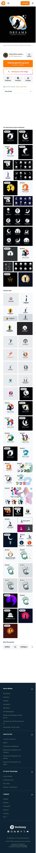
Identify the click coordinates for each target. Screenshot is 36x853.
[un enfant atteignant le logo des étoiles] (10, 364)
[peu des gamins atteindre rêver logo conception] (24, 399)
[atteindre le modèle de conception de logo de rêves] (10, 774)
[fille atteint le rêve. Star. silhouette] (10, 308)
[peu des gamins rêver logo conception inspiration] (8, 736)
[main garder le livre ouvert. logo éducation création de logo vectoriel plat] (10, 519)
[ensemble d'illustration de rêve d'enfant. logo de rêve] (17, 290)
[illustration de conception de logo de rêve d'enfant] (23, 240)
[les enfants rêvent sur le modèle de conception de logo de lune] (10, 227)
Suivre (29, 56)
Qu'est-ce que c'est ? (21, 87)
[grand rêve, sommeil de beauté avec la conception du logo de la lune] (10, 181)
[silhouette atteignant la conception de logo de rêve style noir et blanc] (12, 746)
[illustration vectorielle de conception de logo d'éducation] (11, 428)
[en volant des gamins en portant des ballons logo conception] (9, 398)
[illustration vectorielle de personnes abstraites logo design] (10, 442)
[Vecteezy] (3, 3)
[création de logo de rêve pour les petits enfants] (24, 413)
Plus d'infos (8, 90)
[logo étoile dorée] (23, 321)
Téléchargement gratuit (18, 64)
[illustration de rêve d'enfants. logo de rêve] (12, 255)
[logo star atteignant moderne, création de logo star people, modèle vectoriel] (10, 805)
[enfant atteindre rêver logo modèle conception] (10, 820)
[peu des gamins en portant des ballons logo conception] (10, 414)
